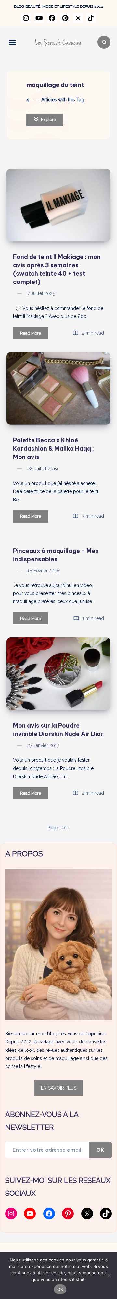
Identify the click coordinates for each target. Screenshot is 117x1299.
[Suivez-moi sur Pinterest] (65, 18)
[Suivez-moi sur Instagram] (26, 18)
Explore (48, 119)
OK (100, 1150)
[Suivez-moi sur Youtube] (39, 18)
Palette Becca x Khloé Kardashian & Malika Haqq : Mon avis (53, 448)
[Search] (104, 42)
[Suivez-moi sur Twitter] (78, 18)
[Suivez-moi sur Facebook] (52, 18)
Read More (34, 334)
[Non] (109, 1275)
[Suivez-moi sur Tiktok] (91, 18)
